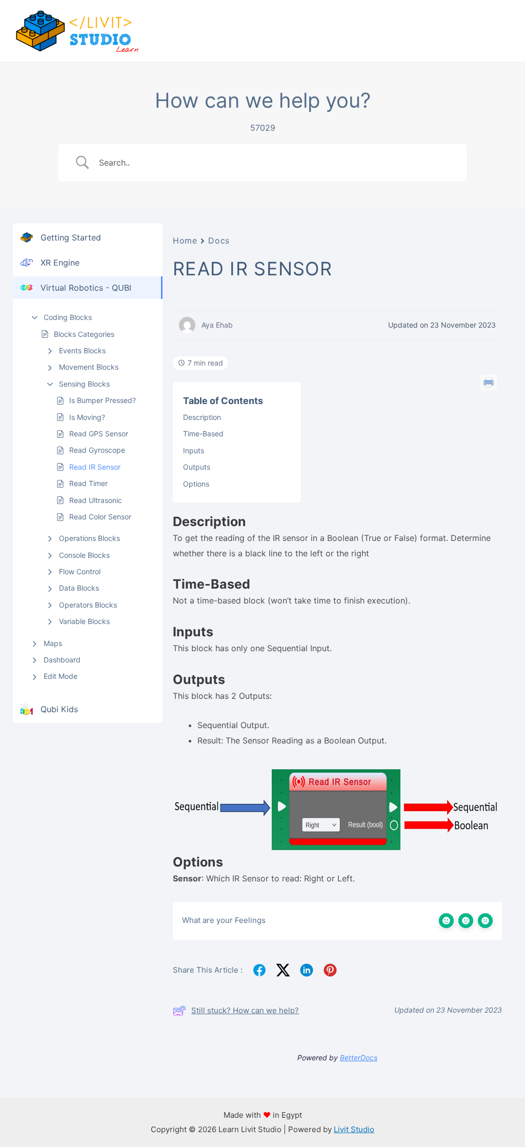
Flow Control (79, 571)
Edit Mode (60, 676)
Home (185, 240)
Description (202, 417)
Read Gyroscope (97, 450)
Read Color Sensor (100, 516)
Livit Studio (354, 1129)
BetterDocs (358, 1057)
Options (196, 483)
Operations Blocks (89, 538)
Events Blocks (82, 350)
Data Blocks (79, 587)
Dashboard (62, 659)
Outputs (196, 466)
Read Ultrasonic (95, 500)
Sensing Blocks (84, 383)
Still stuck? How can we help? (245, 1010)
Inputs (193, 450)
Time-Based (203, 433)
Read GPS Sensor (98, 433)
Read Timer (88, 483)
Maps (53, 643)
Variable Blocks (84, 621)
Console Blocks (84, 555)
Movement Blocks (88, 367)
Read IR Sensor (94, 466)
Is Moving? (87, 417)
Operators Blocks (88, 604)
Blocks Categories (84, 334)
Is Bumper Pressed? (102, 400)
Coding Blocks (68, 317)
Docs (218, 240)
